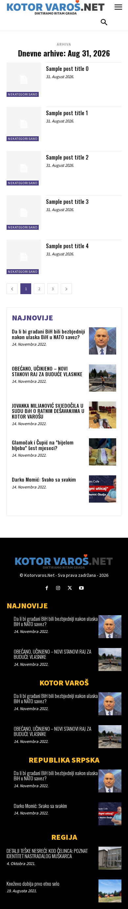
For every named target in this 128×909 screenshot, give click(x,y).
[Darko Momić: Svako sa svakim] (102, 489)
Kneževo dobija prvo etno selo (33, 883)
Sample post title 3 (67, 202)
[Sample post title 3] (24, 212)
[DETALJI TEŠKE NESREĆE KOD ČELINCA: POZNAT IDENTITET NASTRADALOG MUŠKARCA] (109, 858)
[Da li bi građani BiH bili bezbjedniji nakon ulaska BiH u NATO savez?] (102, 341)
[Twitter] (70, 588)
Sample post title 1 (67, 113)
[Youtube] (81, 588)
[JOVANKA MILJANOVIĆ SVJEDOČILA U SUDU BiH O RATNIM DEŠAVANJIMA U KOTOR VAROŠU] (102, 415)
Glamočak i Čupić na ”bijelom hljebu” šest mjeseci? (43, 445)
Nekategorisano (22, 94)
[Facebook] (47, 588)
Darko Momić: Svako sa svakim (44, 479)
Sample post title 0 (67, 69)
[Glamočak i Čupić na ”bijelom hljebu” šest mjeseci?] (102, 451)
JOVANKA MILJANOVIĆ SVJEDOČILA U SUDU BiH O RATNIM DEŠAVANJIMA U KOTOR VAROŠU (48, 411)
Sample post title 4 (67, 246)
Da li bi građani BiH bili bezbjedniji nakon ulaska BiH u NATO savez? (48, 334)
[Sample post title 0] (24, 79)
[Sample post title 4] (24, 257)
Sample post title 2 (67, 157)
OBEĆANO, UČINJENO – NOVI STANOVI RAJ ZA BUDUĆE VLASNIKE (47, 371)
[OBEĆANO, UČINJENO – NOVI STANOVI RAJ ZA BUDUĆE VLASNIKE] (102, 378)
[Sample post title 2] (24, 168)
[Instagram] (58, 588)
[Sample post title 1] (24, 124)
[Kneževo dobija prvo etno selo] (109, 890)
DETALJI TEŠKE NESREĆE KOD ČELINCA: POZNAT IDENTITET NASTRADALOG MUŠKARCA (47, 853)
